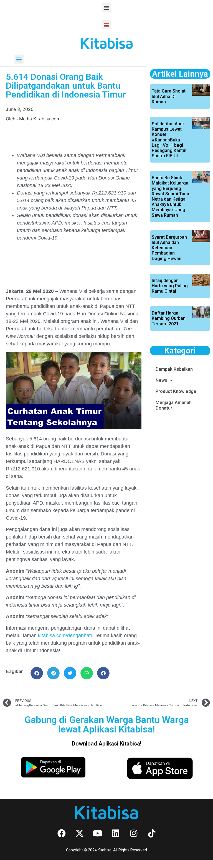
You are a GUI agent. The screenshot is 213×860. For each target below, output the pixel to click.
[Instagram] (133, 833)
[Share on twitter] (70, 673)
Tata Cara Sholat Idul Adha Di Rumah (169, 96)
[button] (106, 7)
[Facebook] (61, 833)
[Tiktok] (151, 833)
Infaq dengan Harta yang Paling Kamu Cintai (170, 286)
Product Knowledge (176, 391)
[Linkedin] (115, 833)
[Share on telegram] (53, 673)
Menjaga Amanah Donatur (174, 405)
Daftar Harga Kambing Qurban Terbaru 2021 (169, 318)
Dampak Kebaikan (174, 369)
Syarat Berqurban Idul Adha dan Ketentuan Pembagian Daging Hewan (169, 248)
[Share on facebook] (37, 673)
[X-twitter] (79, 833)
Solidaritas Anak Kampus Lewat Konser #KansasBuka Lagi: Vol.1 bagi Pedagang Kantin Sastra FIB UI (169, 139)
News (161, 380)
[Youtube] (97, 833)
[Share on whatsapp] (86, 673)
